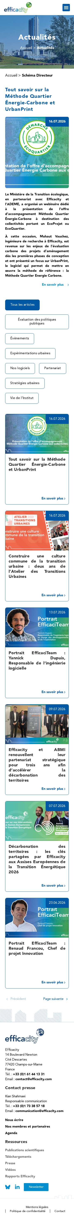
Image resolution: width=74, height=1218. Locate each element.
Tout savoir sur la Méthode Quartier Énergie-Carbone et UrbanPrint (37, 464)
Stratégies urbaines (24, 383)
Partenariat (52, 368)
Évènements (19, 338)
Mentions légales (37, 1207)
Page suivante (53, 999)
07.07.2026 (57, 806)
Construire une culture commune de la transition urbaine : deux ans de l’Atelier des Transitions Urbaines (37, 566)
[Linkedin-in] (17, 1187)
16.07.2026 (57, 419)
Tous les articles (22, 304)
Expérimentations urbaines (30, 353)
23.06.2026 (57, 903)
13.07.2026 (57, 612)
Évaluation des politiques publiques (37, 321)
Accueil (11, 75)
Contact (59, 1211)
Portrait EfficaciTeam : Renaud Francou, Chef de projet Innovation (37, 948)
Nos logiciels (20, 368)
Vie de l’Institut (22, 398)
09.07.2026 (57, 709)
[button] (66, 7)
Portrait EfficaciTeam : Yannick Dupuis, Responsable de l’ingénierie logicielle (37, 661)
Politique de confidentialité (27, 1211)
